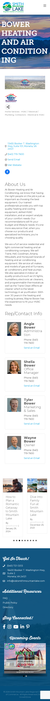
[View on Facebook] (7, 173)
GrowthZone (25, 697)
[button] (23, 676)
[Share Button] (8, 107)
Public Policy (10, 602)
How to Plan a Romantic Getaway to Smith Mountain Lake (12, 507)
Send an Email (32, 347)
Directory (8, 607)
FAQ (5, 598)
